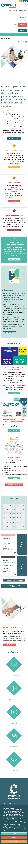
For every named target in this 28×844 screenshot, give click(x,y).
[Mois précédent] (5, 498)
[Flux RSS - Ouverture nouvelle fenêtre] (24, 1)
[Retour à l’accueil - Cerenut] (14, 5)
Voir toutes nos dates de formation (14, 581)
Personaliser (14, 841)
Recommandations (14, 230)
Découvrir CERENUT (14, 138)
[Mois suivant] (23, 498)
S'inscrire (14, 393)
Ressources (14, 167)
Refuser (14, 837)
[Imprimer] (26, 42)
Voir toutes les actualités (14, 484)
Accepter (14, 833)
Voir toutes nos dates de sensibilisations (14, 586)
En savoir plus (14, 259)
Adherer (22, 25)
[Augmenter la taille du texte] (21, 42)
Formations (14, 201)
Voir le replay (14, 430)
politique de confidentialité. (14, 818)
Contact (22, 30)
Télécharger (14, 478)
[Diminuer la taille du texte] (23, 42)
